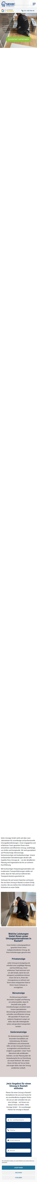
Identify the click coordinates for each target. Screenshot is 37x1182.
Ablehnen (18, 1172)
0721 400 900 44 (28, 11)
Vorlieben (18, 1177)
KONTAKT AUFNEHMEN (19, 39)
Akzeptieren (18, 1168)
